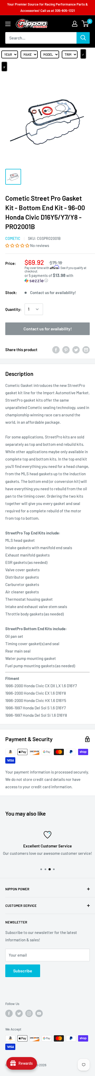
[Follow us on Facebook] (9, 1013)
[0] (85, 24)
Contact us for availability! (47, 328)
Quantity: (13, 309)
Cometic (12, 238)
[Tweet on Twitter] (76, 349)
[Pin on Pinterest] (66, 349)
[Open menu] (8, 24)
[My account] (74, 24)
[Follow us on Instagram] (29, 1013)
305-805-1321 (65, 10)
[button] (17, 245)
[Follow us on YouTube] (39, 1013)
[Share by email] (86, 349)
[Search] (83, 38)
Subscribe (22, 970)
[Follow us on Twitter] (19, 1013)
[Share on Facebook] (56, 349)
